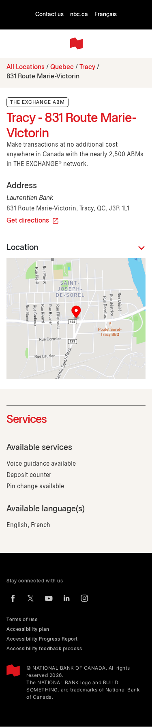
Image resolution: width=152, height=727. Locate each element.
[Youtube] (48, 598)
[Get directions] (76, 318)
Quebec (62, 67)
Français (105, 14)
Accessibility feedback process (44, 649)
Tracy (87, 67)
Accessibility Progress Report (42, 639)
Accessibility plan (27, 629)
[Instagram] (84, 598)
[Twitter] (30, 598)
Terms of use (22, 620)
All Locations (25, 67)
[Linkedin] (66, 598)
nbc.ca (79, 14)
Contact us (49, 14)
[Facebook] (12, 598)
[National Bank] (76, 43)
